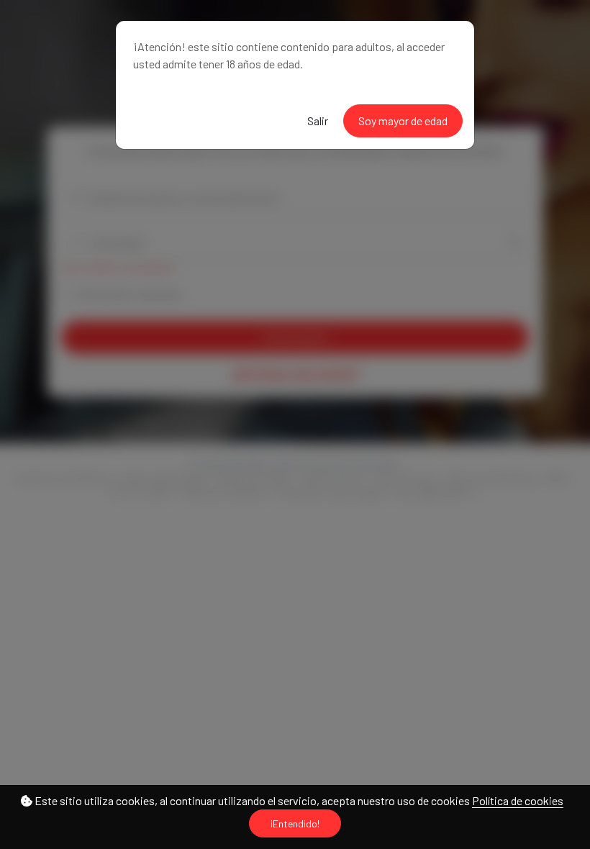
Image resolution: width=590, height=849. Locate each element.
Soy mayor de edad (403, 120)
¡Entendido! (295, 823)
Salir (317, 120)
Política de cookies (517, 800)
